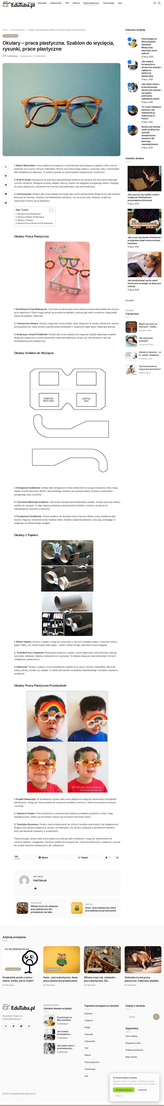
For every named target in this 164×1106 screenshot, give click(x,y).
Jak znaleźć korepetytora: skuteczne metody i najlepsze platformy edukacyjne (66, 1033)
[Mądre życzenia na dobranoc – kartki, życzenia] (131, 327)
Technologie (90, 1069)
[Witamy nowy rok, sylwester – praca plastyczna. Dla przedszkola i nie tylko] (102, 959)
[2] (133, 65)
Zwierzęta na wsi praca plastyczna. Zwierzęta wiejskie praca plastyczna (141, 979)
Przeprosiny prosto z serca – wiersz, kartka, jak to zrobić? (18, 979)
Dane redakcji (131, 1036)
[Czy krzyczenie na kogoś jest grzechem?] (131, 369)
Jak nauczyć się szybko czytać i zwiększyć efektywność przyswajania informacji (144, 197)
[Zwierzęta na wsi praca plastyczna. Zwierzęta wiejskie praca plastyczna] (143, 959)
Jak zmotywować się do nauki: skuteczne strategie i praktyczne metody (144, 283)
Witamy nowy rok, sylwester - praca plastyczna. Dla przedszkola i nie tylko (45, 909)
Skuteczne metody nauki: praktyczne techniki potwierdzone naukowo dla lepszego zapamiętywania (150, 135)
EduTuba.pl (14, 56)
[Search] (159, 3)
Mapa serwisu (131, 1057)
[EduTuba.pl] (5, 56)
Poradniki (130, 300)
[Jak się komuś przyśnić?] (131, 341)
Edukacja (88, 1013)
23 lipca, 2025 (147, 57)
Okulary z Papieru (26, 220)
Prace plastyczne (18, 30)
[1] (133, 42)
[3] (133, 88)
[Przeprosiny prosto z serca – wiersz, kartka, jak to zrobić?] (21, 959)
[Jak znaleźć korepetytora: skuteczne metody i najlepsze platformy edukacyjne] (49, 1034)
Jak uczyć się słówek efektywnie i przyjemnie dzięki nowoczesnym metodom (144, 240)
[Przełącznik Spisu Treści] (50, 210)
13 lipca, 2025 (147, 122)
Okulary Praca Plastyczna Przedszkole (35, 223)
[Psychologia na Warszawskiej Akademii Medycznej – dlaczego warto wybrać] (49, 1020)
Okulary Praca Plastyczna (29, 214)
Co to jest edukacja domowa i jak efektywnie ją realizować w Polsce (151, 113)
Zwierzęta (89, 1034)
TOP (86, 1048)
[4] (133, 110)
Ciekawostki (90, 1041)
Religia (87, 1027)
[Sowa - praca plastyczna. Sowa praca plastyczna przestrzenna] (77, 908)
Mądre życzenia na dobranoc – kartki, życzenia (148, 325)
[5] (133, 130)
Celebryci (89, 1020)
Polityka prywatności (134, 1050)
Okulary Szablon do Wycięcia (31, 217)
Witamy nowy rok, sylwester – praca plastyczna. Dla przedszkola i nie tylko (100, 979)
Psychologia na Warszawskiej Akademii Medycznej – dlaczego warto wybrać (68, 1019)
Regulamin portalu (133, 1043)
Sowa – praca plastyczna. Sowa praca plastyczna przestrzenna (60, 979)
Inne (86, 1076)
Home (5, 30)
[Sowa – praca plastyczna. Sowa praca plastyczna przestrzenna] (61, 959)
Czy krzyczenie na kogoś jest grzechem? (150, 367)
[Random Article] (154, 3)
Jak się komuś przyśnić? (146, 339)
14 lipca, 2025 (147, 79)
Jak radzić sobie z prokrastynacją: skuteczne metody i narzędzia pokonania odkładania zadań (67, 1047)
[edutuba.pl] (19, 1007)
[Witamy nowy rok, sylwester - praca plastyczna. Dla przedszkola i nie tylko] (22, 908)
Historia (88, 1055)
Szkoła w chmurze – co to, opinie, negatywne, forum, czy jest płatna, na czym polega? (150, 353)
